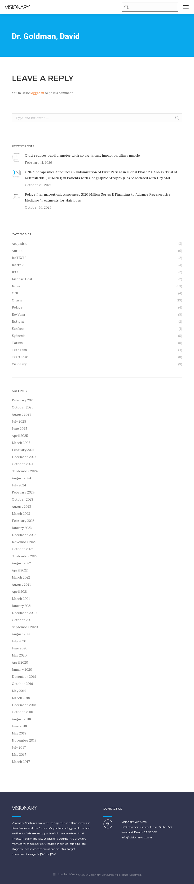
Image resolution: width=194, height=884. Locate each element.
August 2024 (21, 478)
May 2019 (19, 691)
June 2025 (19, 428)
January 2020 (22, 669)
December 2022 (24, 535)
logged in (37, 93)
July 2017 (19, 747)
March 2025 (21, 443)
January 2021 (21, 606)
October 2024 (22, 464)
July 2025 (19, 421)
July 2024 (19, 485)
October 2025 (22, 407)
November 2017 (24, 740)
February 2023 (23, 521)
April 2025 (20, 435)
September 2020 (25, 627)
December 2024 (24, 457)
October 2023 (22, 499)
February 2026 (23, 400)
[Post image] (16, 157)
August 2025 (21, 414)
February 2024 (23, 492)
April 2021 (19, 591)
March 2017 (21, 762)
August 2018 (21, 719)
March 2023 (21, 513)
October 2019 (22, 684)
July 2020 (19, 641)
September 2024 (25, 471)
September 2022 (24, 556)
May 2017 (19, 754)
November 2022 (24, 542)
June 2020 (19, 648)
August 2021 (21, 584)
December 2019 (24, 676)
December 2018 (24, 705)
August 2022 (21, 563)
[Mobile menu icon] (186, 7)
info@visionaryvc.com (136, 837)
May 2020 (19, 655)
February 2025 (23, 450)
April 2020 (20, 662)
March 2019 (21, 698)
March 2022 (21, 577)
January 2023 (22, 528)
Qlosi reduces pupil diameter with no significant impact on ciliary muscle (82, 155)
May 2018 (19, 733)
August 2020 (21, 634)
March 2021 (21, 598)
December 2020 (24, 613)
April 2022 (20, 570)
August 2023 (21, 506)
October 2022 (22, 549)
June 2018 (19, 726)
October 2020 (23, 620)
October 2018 (22, 712)
